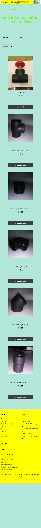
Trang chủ (4, 9)
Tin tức (3, 429)
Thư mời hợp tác (6, 434)
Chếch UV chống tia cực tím (20, 325)
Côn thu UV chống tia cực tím (20, 383)
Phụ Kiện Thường (27, 433)
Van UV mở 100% (21, 93)
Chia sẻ (5, 46)
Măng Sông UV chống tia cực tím (20, 209)
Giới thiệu (4, 436)
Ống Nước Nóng (26, 421)
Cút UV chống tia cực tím (20, 267)
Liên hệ (3, 431)
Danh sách (32, 37)
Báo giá (3, 426)
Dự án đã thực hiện (7, 424)
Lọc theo (6, 37)
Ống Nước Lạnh (26, 419)
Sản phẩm (4, 421)
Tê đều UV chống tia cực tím (20, 151)
